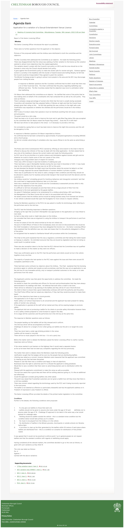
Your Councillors (94, 94)
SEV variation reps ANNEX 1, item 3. (33, 470)
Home (15, 18)
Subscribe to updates (96, 88)
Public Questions (95, 78)
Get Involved (93, 51)
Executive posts (94, 44)
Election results (94, 41)
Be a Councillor (94, 19)
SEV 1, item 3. (26, 473)
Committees (93, 26)
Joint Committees (95, 54)
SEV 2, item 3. (26, 476)
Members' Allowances (96, 64)
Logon (91, 101)
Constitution (93, 34)
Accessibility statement (104, 3)
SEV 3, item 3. (26, 480)
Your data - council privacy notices (14, 522)
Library (91, 58)
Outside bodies (94, 68)
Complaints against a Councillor (96, 30)
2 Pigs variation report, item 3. (32, 466)
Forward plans (94, 48)
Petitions (92, 74)
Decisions (92, 38)
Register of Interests (96, 81)
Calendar (92, 22)
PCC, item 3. (25, 483)
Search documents (95, 84)
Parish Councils (94, 71)
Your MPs (92, 98)
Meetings (92, 61)
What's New (93, 91)
